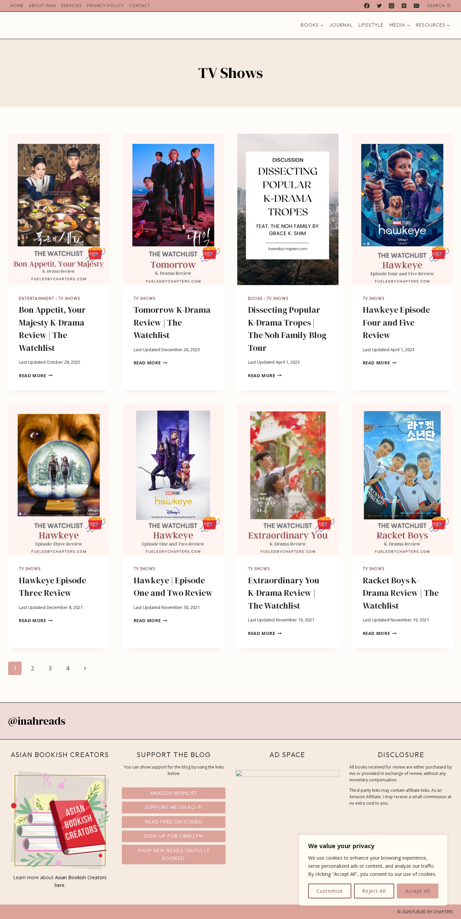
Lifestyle (371, 25)
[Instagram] (391, 5)
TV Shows (69, 298)
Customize (330, 891)
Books (255, 298)
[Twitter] (379, 5)
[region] (373, 870)
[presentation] (58, 209)
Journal (341, 25)
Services (71, 5)
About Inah (42, 5)
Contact (139, 5)
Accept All (417, 891)
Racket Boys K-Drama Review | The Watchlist (401, 593)
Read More (36, 375)
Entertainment (36, 298)
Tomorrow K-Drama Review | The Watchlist (172, 322)
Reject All (374, 891)
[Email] (416, 5)
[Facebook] (366, 5)
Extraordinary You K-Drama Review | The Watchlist (283, 593)
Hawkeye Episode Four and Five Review (396, 322)
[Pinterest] (404, 5)
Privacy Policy (105, 5)
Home (17, 5)
